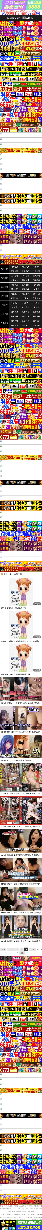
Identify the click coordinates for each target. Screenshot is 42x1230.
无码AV (5, 305)
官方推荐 (4, 296)
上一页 (11, 949)
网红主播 (25, 267)
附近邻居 (14, 285)
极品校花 (14, 325)
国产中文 (14, 321)
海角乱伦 (25, 316)
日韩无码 (36, 325)
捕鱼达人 (14, 294)
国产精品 (14, 267)
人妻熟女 (14, 280)
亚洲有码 (14, 271)
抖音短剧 (14, 303)
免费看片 (4, 323)
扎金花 (25, 298)
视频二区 (4, 278)
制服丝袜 (25, 280)
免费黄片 (36, 312)
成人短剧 (36, 321)
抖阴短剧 (25, 325)
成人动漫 (36, 271)
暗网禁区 (14, 316)
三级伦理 (14, 276)
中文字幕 (25, 276)
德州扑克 (36, 294)
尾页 (22, 953)
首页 (3, 949)
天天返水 (36, 298)
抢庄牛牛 (25, 294)
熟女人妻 (25, 312)
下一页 (32, 949)
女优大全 (25, 307)
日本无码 (36, 267)
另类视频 (36, 280)
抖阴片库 (4, 314)
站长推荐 (4, 287)
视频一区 (4, 269)
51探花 (36, 303)
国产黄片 (14, 312)
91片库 (14, 307)
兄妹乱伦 (25, 321)
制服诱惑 (36, 316)
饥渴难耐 (25, 285)
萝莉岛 (36, 307)
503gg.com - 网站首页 (20, 17)
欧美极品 (25, 271)
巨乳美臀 (36, 276)
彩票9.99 (14, 298)
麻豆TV (25, 303)
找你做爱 (36, 285)
